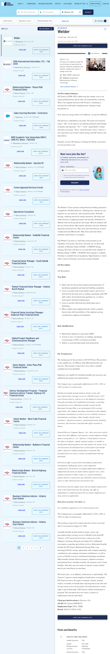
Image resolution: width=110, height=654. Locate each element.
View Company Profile (68, 87)
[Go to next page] (40, 547)
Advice (58, 4)
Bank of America (20, 93)
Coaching (67, 4)
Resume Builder (45, 4)
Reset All (65, 21)
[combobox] (29, 12)
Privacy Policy (66, 191)
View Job (22, 50)
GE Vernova (19, 41)
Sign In (106, 4)
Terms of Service (84, 190)
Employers (95, 4)
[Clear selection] (80, 12)
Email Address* (67, 167)
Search (88, 12)
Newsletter (79, 4)
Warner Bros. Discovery (22, 67)
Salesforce (19, 117)
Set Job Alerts (44, 29)
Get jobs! (74, 183)
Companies (31, 4)
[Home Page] (7, 4)
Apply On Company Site (41, 51)
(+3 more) (40, 167)
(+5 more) (35, 117)
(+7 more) (39, 191)
